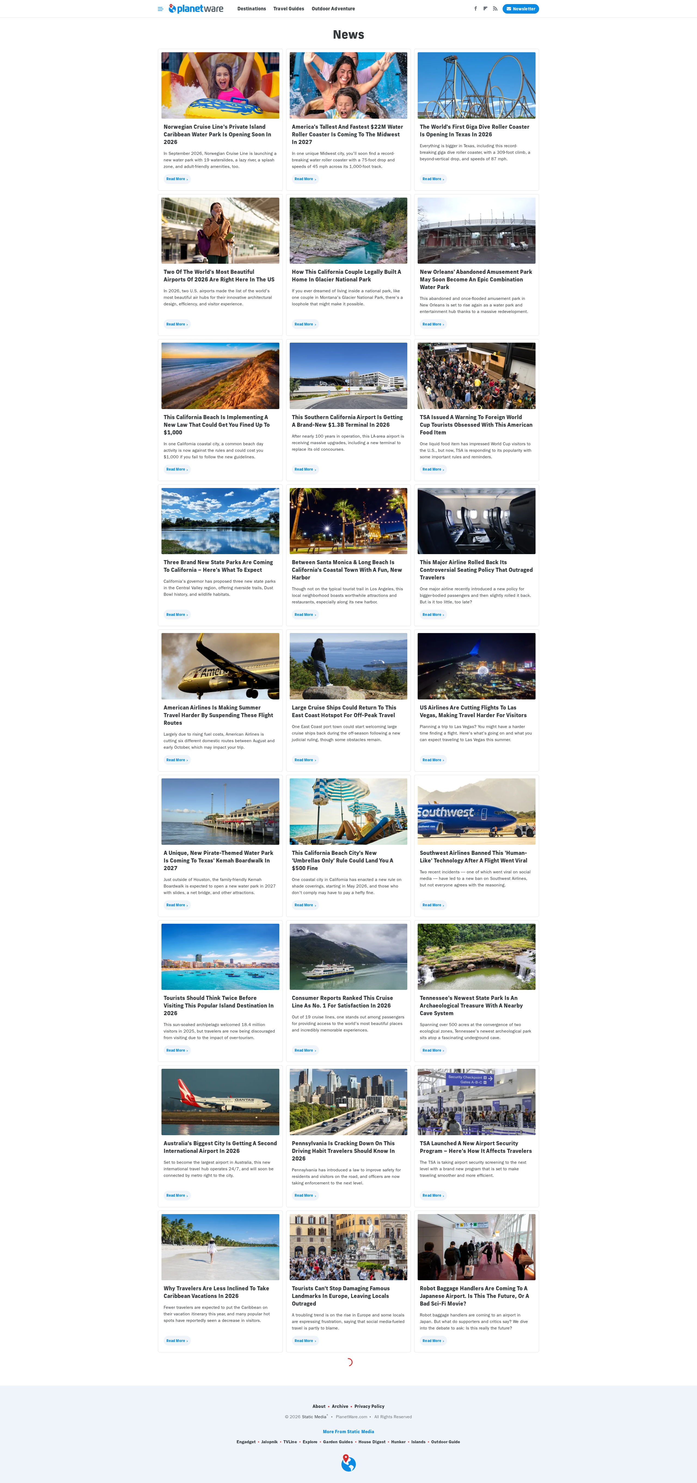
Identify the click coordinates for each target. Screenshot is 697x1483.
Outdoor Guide (445, 1441)
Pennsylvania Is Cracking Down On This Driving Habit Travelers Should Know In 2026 (343, 1151)
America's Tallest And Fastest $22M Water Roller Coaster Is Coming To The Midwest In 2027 (347, 134)
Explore (310, 1441)
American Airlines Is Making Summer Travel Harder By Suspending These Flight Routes (218, 715)
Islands (418, 1441)
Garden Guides (338, 1441)
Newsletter (524, 8)
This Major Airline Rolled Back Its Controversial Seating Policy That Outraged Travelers (476, 570)
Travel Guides (288, 9)
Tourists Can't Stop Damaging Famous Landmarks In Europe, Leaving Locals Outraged (341, 1296)
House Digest (372, 1441)
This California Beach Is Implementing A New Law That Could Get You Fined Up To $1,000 (217, 425)
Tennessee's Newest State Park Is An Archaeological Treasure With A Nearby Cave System (471, 1005)
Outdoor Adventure (333, 9)
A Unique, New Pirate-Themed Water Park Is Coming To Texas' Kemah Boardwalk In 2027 (218, 860)
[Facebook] (475, 10)
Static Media (314, 1416)
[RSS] (495, 10)
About (319, 1406)
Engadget (246, 1441)
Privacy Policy (369, 1406)
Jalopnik (269, 1441)
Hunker (398, 1441)
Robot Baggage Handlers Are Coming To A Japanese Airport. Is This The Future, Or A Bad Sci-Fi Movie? (474, 1296)
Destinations (251, 9)
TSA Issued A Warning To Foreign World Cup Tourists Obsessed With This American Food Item (476, 425)
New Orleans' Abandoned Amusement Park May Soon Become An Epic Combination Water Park (476, 279)
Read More (175, 179)
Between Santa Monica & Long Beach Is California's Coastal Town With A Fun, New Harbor (347, 570)
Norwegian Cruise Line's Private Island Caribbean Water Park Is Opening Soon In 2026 (217, 134)
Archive (340, 1406)
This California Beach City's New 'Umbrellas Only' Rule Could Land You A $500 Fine (342, 860)
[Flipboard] (485, 10)
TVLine (290, 1441)
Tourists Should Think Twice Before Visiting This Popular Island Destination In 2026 (219, 1005)
